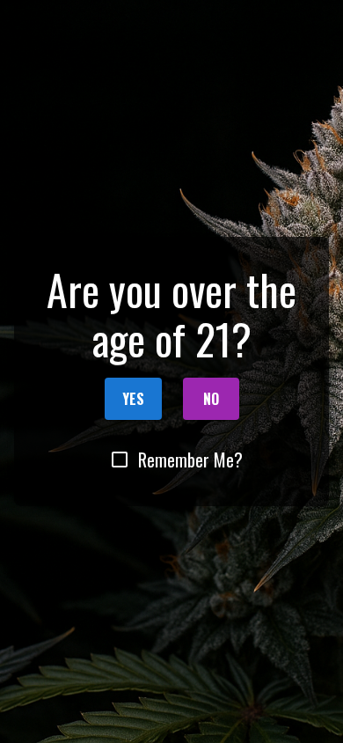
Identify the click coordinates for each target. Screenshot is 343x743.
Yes (133, 398)
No (211, 398)
